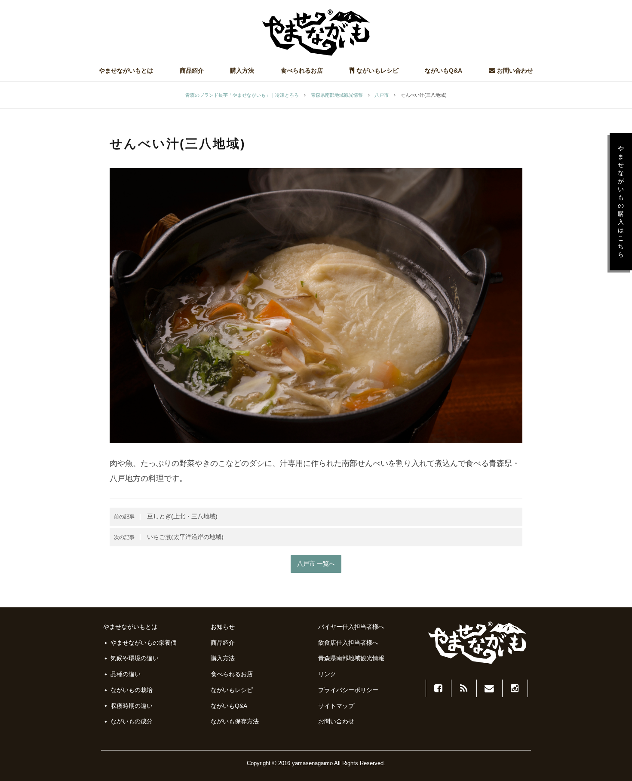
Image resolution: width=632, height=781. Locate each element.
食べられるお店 (302, 70)
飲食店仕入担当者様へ (348, 642)
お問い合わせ (515, 70)
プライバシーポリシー (348, 689)
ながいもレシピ (377, 70)
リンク (327, 674)
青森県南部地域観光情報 (351, 658)
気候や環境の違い (134, 658)
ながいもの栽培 (131, 689)
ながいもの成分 (131, 721)
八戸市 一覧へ (316, 563)
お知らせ (223, 626)
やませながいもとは (126, 70)
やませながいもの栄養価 (143, 642)
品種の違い (125, 674)
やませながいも (316, 33)
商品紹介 (192, 70)
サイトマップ (336, 705)
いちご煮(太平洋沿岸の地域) (169, 537)
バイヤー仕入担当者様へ (351, 626)
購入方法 (242, 70)
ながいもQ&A (443, 70)
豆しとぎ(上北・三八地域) (166, 516)
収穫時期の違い (131, 705)
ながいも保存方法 (235, 721)
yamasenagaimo (312, 763)
